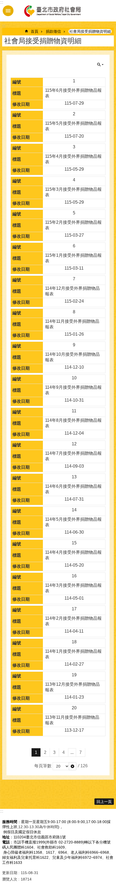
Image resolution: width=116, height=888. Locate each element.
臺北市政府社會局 (52, 10)
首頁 (34, 31)
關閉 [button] (100, 65)
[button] (72, 766)
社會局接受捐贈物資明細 (90, 31)
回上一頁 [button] (104, 801)
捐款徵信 (53, 31)
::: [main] (3, 26)
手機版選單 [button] (8, 10)
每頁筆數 (43, 766)
